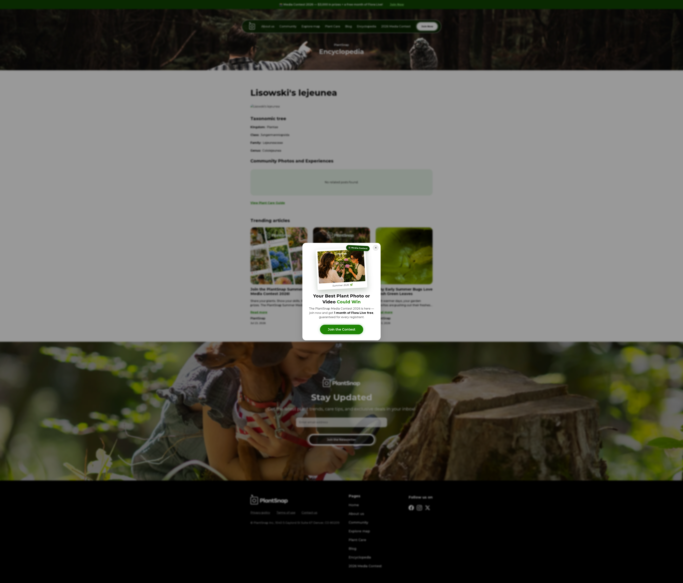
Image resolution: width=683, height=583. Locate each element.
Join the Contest (341, 329)
